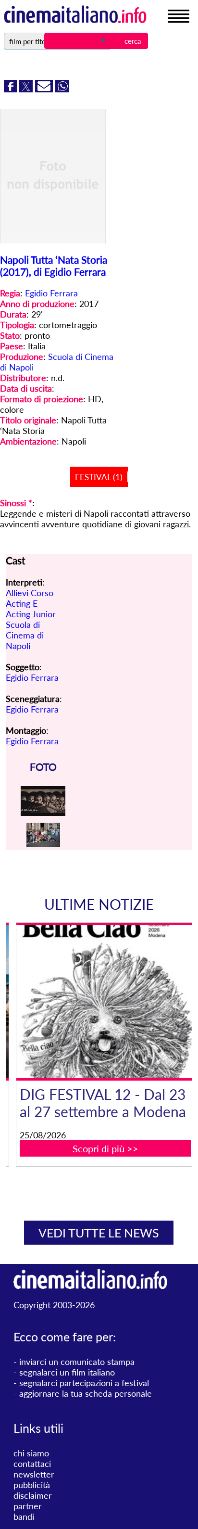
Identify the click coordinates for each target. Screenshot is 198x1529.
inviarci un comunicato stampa (77, 1361)
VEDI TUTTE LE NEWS (98, 1232)
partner (27, 1506)
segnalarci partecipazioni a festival (84, 1382)
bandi (23, 1516)
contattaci (32, 1463)
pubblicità (31, 1484)
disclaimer (32, 1495)
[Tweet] (27, 89)
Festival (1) (99, 477)
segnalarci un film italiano (67, 1372)
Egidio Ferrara (51, 293)
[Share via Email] (45, 89)
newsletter (33, 1474)
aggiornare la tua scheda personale (85, 1393)
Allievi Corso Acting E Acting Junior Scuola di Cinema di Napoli (31, 619)
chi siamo (31, 1453)
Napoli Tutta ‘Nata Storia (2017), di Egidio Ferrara (53, 266)
